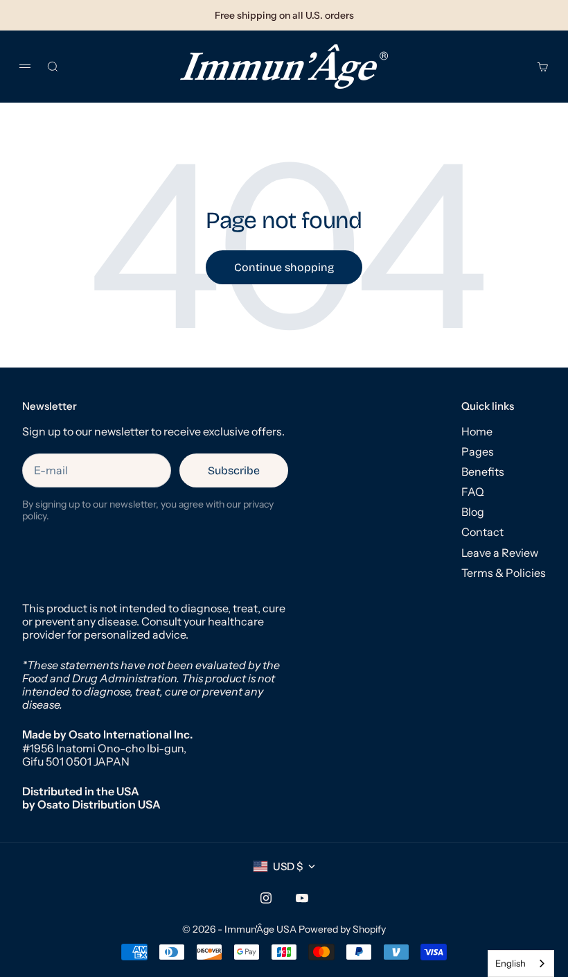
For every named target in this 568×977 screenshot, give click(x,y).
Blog (472, 512)
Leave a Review (499, 553)
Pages (477, 451)
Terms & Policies (503, 573)
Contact (482, 532)
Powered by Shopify (342, 929)
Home (476, 431)
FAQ (472, 492)
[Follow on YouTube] (302, 898)
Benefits (482, 471)
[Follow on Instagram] (266, 898)
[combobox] (521, 963)
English (510, 963)
